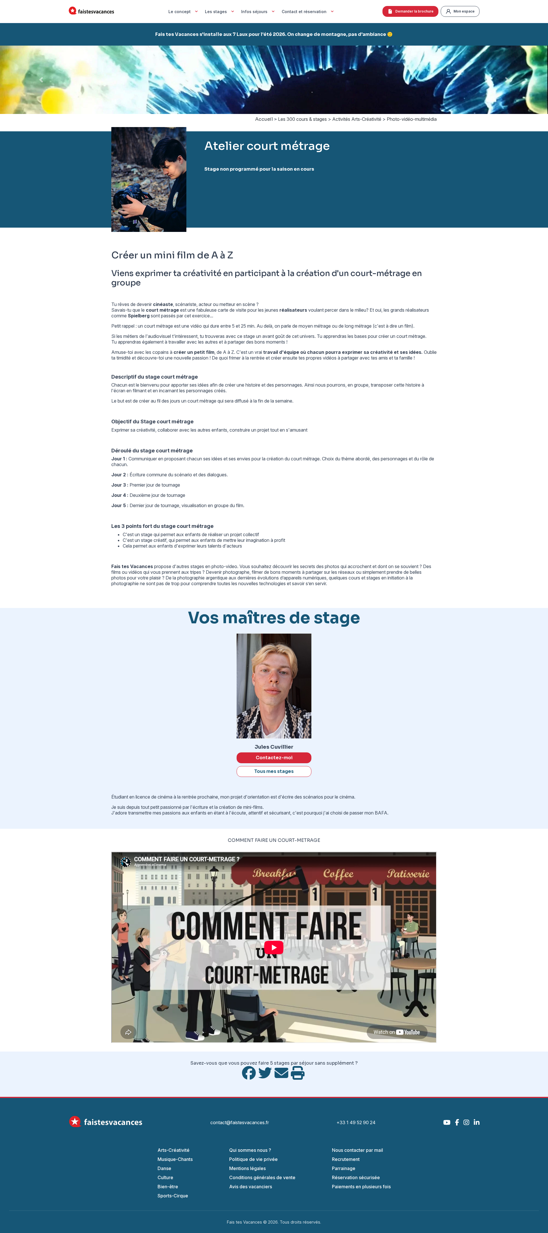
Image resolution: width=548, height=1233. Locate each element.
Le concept (179, 11)
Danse (164, 1168)
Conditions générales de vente (262, 1177)
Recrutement (346, 1159)
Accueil (264, 119)
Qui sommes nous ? (250, 1150)
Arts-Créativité (174, 1150)
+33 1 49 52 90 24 (356, 1122)
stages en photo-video (213, 566)
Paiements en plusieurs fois (361, 1186)
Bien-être (168, 1186)
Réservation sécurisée (356, 1177)
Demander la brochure (414, 11)
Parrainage (343, 1168)
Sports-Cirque (173, 1196)
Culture (165, 1177)
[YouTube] (446, 1122)
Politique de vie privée (253, 1159)
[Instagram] (466, 1122)
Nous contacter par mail (357, 1150)
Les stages (216, 11)
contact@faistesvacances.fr (239, 1122)
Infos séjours (254, 11)
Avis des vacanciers (250, 1186)
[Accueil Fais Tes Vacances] (91, 11)
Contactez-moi (274, 758)
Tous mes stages (274, 771)
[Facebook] (457, 1122)
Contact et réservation (304, 11)
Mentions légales (247, 1168)
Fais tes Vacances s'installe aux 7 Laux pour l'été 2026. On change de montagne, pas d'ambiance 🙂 (274, 34)
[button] (41, 80)
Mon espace (464, 11)
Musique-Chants (175, 1159)
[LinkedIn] (477, 1122)
